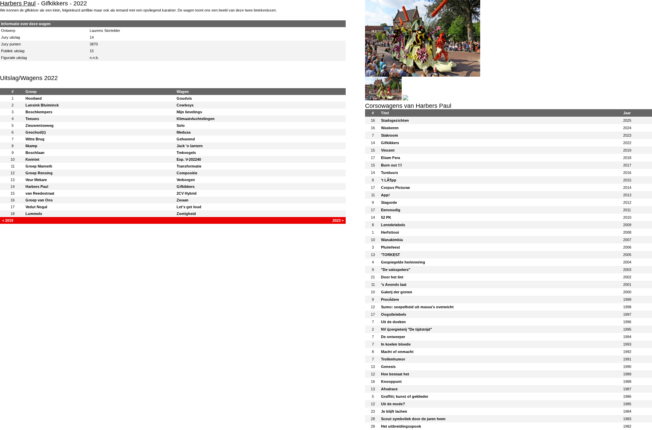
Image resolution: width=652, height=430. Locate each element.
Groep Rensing (39, 173)
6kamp (31, 146)
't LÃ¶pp (388, 180)
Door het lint (392, 277)
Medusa (184, 132)
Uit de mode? (393, 404)
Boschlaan (34, 153)
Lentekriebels (393, 225)
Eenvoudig (390, 210)
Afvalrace (389, 389)
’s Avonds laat (393, 284)
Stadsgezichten (395, 120)
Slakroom (389, 135)
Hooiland (33, 98)
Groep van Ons (39, 200)
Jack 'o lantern (190, 146)
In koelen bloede (396, 344)
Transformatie (189, 166)
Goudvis (184, 98)
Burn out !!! (391, 165)
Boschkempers (38, 112)
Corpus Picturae (395, 187)
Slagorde (389, 202)
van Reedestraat (39, 193)
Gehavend (186, 139)
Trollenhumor (393, 359)
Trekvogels (186, 153)
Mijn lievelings (189, 112)
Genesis (388, 367)
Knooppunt (391, 381)
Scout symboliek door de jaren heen (413, 419)
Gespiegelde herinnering (403, 262)
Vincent (388, 150)
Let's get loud (189, 207)
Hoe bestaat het (395, 374)
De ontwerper (393, 337)
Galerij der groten (396, 292)
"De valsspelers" (395, 270)
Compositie (187, 173)
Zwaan (182, 200)
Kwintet (32, 159)
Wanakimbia (392, 240)
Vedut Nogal (36, 207)
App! (385, 195)
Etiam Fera (390, 158)
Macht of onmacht (397, 352)
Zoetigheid (186, 214)
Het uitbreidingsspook (401, 426)
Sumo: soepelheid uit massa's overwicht (417, 307)
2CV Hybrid (187, 193)
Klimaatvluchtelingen (196, 119)
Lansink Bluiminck (42, 105)
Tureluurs (389, 173)
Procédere (390, 299)
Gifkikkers (186, 186)
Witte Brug (34, 139)
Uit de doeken (393, 322)
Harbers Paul (18, 3)
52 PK (386, 217)
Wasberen (390, 128)
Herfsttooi (390, 232)
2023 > (338, 220)
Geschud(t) (35, 132)
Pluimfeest (390, 247)
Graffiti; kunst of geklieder (404, 396)
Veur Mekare (36, 180)
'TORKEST (390, 255)
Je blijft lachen (394, 411)
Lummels (33, 214)
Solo (181, 125)
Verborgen (186, 180)
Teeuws (32, 119)
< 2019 (7, 220)
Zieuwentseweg (39, 125)
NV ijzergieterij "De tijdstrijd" (406, 329)
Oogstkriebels (393, 314)
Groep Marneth (38, 166)
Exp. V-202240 (189, 159)
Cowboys (185, 105)
